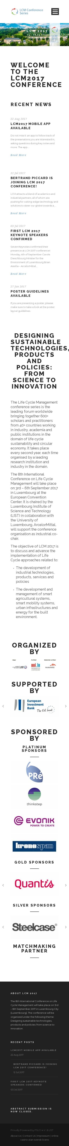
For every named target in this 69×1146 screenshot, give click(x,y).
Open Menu (55, 11)
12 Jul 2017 (18, 173)
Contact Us (29, 1135)
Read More (18, 155)
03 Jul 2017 (18, 226)
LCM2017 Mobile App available (34, 1050)
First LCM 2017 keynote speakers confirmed (29, 235)
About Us (16, 1135)
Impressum (43, 1135)
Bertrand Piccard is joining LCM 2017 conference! (32, 182)
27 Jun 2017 (18, 286)
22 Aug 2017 (19, 119)
